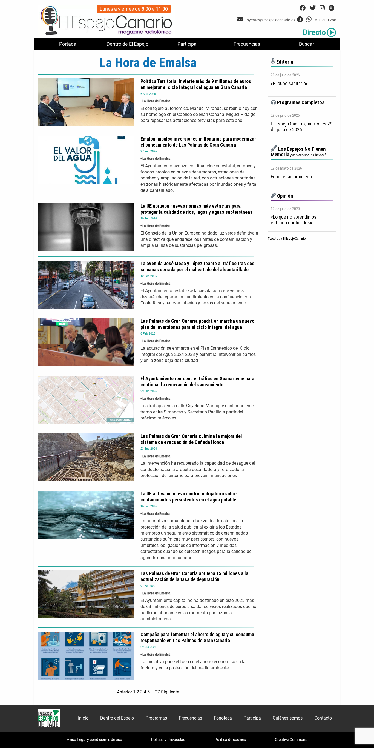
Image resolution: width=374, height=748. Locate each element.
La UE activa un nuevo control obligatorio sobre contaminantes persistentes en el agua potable (188, 497)
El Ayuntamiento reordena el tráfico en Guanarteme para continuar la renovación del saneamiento (197, 381)
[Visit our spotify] (331, 8)
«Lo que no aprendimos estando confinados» (294, 219)
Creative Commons (291, 739)
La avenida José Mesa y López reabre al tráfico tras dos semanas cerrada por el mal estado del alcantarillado (197, 266)
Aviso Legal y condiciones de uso (94, 739)
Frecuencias (247, 44)
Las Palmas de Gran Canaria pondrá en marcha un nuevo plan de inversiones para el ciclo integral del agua (197, 324)
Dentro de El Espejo (127, 44)
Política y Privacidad (168, 739)
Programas (156, 718)
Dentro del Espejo (117, 718)
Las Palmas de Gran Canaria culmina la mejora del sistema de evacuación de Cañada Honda (191, 439)
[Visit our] (241, 19)
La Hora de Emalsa (156, 101)
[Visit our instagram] (322, 8)
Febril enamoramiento (292, 176)
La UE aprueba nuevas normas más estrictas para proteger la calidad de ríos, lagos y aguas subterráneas (196, 209)
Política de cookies (230, 739)
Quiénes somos (288, 718)
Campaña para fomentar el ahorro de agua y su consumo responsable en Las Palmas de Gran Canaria (197, 637)
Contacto (323, 718)
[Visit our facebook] (303, 8)
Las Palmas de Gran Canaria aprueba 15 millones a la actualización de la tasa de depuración (194, 576)
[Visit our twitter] (313, 8)
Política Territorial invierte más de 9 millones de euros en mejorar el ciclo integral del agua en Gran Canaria (195, 84)
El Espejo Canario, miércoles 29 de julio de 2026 (301, 126)
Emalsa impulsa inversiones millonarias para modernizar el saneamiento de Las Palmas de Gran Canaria (198, 142)
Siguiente (170, 692)
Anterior (124, 692)
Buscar (306, 44)
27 (157, 692)
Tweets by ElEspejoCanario (287, 238)
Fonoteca (223, 718)
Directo (314, 32)
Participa (187, 44)
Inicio (83, 718)
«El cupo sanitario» (289, 83)
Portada (67, 44)
